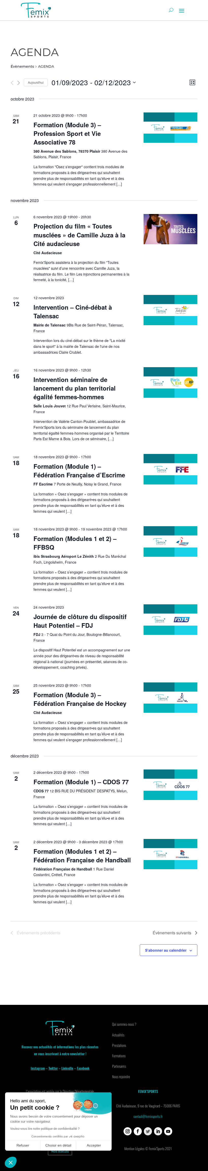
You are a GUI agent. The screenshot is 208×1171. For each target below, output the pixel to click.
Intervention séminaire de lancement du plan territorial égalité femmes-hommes (74, 388)
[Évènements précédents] (12, 82)
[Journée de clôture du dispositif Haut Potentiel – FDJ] (170, 619)
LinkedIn (67, 1068)
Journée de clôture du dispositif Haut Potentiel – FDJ (80, 621)
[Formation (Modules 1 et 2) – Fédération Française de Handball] (170, 854)
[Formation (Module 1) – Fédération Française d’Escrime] (170, 469)
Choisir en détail (58, 1145)
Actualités (118, 1034)
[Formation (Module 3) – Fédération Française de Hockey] (170, 697)
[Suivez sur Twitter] (148, 1131)
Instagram (38, 1068)
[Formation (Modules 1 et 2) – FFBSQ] (170, 541)
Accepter (94, 1145)
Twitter (53, 1068)
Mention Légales (134, 1148)
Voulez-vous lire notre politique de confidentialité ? (45, 1129)
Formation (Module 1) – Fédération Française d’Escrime (79, 470)
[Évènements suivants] (18, 82)
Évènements (22, 66)
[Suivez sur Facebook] (138, 1131)
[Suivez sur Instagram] (128, 1131)
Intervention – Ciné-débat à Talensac (72, 311)
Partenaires (119, 1066)
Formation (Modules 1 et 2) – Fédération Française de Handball (82, 855)
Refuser (22, 1145)
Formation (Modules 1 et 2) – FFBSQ (74, 542)
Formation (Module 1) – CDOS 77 (81, 781)
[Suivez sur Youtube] (168, 1131)
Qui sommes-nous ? (124, 1024)
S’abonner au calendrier (165, 950)
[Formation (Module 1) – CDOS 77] (170, 784)
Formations (119, 1055)
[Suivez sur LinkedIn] (158, 1131)
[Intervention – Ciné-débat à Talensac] (170, 310)
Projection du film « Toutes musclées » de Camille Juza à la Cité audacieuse (79, 235)
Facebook (83, 1068)
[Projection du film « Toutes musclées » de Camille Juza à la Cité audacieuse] (170, 229)
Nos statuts (60, 1151)
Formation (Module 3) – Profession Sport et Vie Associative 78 (67, 133)
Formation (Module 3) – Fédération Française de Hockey (79, 699)
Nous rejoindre (121, 1076)
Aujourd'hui (36, 82)
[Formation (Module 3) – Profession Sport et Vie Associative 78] (170, 127)
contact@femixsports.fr (148, 1116)
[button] (11, 1162)
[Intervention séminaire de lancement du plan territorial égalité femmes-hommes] (170, 382)
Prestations (119, 1045)
